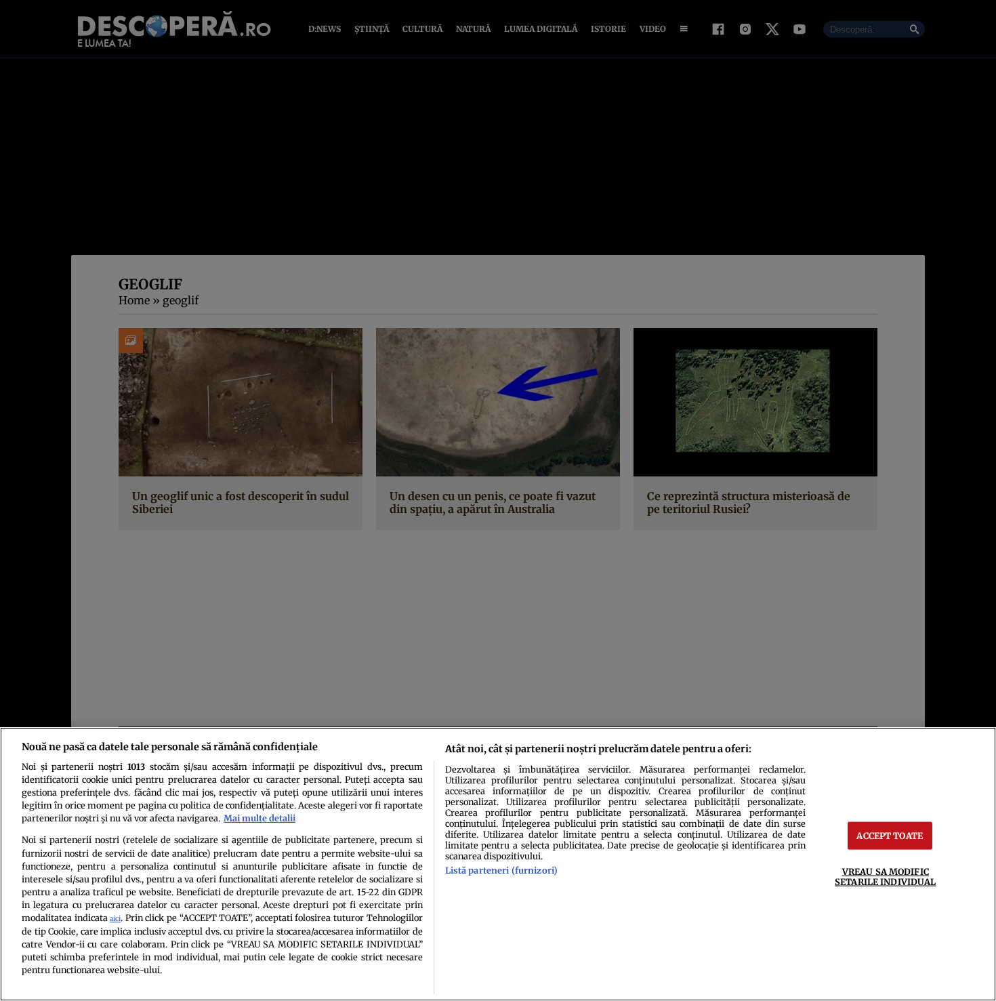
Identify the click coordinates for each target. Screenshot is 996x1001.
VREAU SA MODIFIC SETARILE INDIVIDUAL (885, 876)
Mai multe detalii (259, 818)
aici (115, 918)
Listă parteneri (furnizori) (501, 870)
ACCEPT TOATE (889, 835)
